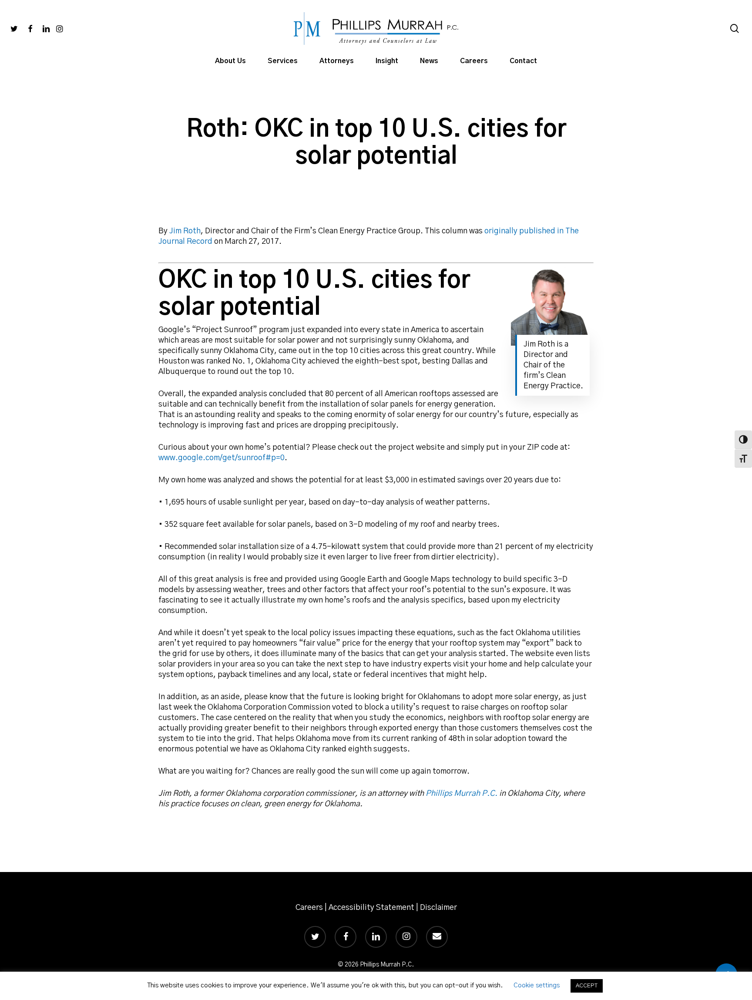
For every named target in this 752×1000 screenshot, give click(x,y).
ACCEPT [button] (587, 986)
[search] (734, 28)
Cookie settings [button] (537, 985)
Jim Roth (185, 231)
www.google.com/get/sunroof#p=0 (221, 458)
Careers (309, 908)
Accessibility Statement (371, 908)
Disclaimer (438, 908)
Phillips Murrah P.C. (461, 794)
